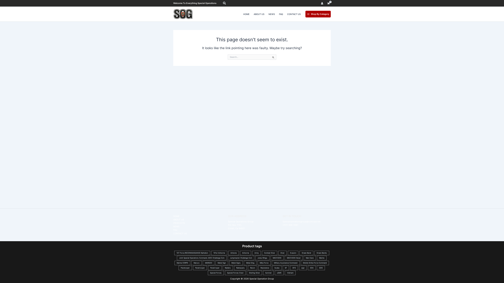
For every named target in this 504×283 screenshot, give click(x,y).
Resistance (265, 268)
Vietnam (290, 273)
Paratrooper (200, 268)
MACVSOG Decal (293, 258)
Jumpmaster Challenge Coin (241, 258)
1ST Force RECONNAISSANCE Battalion (192, 253)
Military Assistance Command (285, 263)
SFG (294, 268)
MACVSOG (277, 258)
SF (286, 268)
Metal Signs (236, 263)
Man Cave (310, 258)
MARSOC (208, 263)
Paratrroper (214, 268)
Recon (252, 268)
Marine (321, 258)
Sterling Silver (254, 273)
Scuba (276, 268)
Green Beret (306, 253)
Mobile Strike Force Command (315, 263)
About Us (259, 14)
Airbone (233, 253)
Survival (268, 273)
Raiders (228, 268)
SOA (312, 268)
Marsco (197, 263)
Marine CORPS (182, 263)
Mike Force (264, 263)
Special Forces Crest (235, 273)
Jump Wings (262, 258)
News (272, 14)
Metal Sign (222, 263)
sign (302, 268)
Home (246, 14)
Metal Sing (250, 263)
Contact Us (294, 14)
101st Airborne (219, 253)
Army (256, 253)
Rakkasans (240, 268)
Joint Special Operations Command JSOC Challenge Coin (201, 258)
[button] (224, 3)
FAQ (281, 14)
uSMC (279, 273)
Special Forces (216, 273)
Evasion (293, 253)
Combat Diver (269, 253)
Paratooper (185, 268)
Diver (282, 253)
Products (179, 223)
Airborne (245, 253)
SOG (321, 268)
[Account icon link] (322, 3)
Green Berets (322, 253)
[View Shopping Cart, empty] (328, 4)
